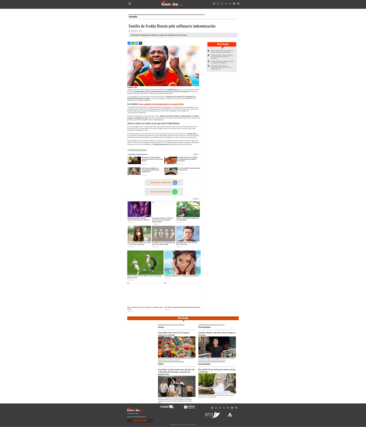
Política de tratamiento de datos (136, 417)
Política (161, 364)
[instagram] (222, 4)
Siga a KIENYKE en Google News (161, 182)
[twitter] (226, 4)
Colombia (133, 17)
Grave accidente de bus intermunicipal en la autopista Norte (161, 104)
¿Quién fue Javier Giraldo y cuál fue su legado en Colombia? (222, 62)
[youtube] (234, 4)
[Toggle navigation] (129, 3)
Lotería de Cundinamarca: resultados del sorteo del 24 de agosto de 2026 (221, 67)
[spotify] (214, 4)
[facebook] (238, 4)
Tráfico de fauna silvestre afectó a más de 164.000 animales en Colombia (221, 56)
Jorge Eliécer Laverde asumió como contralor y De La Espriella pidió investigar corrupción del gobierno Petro (176, 372)
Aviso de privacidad (132, 413)
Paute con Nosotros (140, 420)
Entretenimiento (204, 327)
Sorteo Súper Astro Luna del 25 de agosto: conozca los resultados (222, 51)
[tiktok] (218, 4)
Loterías (161, 327)
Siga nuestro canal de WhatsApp (161, 192)
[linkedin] (230, 4)
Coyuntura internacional (137, 150)
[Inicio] (172, 3)
